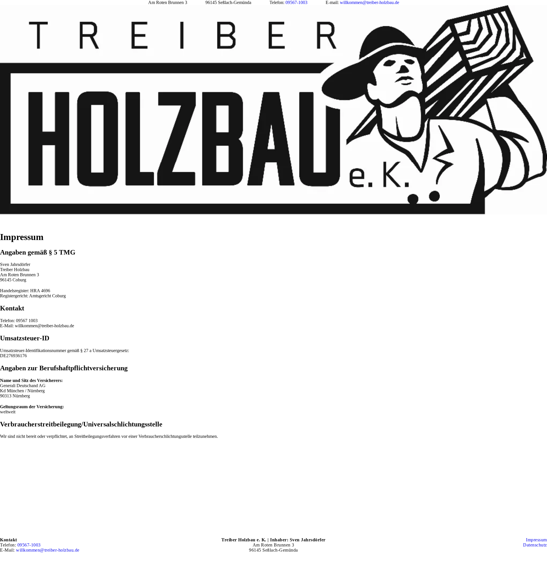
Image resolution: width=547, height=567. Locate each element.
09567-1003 (296, 2)
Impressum (536, 539)
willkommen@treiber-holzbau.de (369, 2)
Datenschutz (535, 544)
